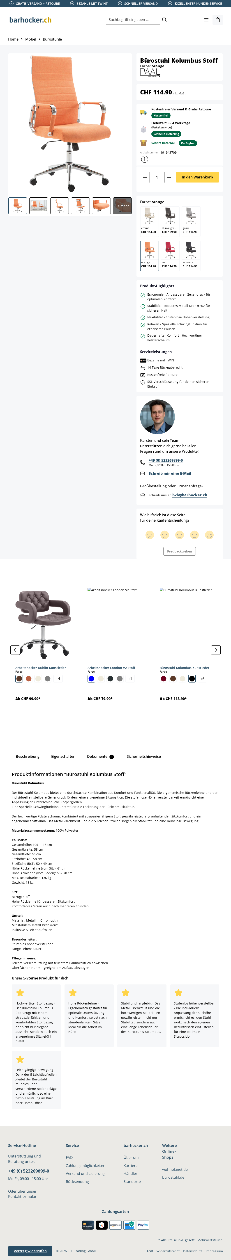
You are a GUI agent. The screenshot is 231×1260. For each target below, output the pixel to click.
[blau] (91, 678)
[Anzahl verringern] (145, 177)
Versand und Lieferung (85, 1173)
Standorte (132, 1181)
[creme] (38, 678)
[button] (144, 159)
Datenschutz (192, 1251)
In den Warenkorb (197, 177)
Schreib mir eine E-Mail (170, 473)
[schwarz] (192, 678)
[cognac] (28, 678)
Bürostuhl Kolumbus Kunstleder (184, 668)
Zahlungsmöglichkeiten (85, 1165)
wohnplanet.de (175, 1169)
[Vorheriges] (15, 650)
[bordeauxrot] (163, 678)
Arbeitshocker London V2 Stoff (111, 668)
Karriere (131, 1165)
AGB (150, 1251)
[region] (115, 650)
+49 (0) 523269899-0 (166, 460)
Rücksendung (77, 1181)
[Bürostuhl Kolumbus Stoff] (70, 124)
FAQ (69, 1157)
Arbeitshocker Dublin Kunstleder (40, 668)
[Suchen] (164, 20)
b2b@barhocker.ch (189, 495)
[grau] (47, 678)
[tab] (16, 569)
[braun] (19, 678)
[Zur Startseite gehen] (30, 20)
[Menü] (206, 20)
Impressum (214, 1251)
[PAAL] (150, 72)
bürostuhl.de (173, 1177)
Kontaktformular (22, 1196)
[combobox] (133, 20)
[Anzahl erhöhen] (169, 177)
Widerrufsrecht (168, 1251)
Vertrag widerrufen (30, 1251)
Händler (130, 1173)
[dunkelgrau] (110, 678)
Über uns (131, 1157)
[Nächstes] (216, 650)
